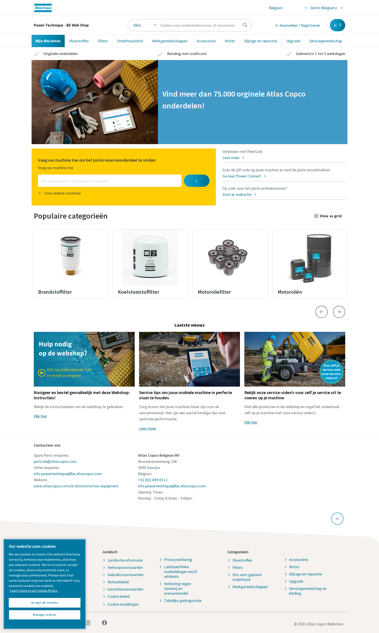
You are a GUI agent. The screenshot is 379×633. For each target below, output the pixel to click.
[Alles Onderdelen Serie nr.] (190, 25)
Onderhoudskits (130, 40)
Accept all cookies (44, 603)
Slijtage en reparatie (260, 40)
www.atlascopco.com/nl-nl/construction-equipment (76, 485)
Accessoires (206, 40)
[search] (245, 25)
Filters (103, 40)
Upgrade (293, 40)
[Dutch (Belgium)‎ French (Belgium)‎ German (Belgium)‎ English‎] (326, 7)
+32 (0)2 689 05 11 (153, 479)
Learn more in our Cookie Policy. (34, 590)
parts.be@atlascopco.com (55, 461)
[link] (96, 8)
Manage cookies (44, 615)
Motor (230, 40)
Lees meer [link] (147, 428)
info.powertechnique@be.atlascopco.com (68, 473)
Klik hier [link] (40, 416)
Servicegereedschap (325, 40)
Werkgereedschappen (170, 40)
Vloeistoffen (79, 40)
